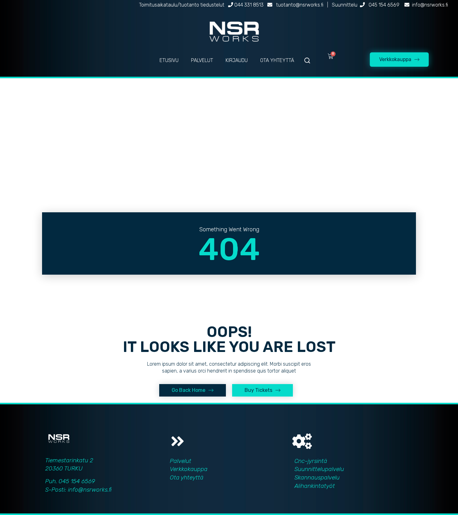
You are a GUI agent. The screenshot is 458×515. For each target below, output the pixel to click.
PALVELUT (202, 60)
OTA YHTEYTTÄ (277, 60)
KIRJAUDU (237, 60)
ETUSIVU (169, 60)
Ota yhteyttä (186, 477)
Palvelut (180, 460)
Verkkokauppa (189, 469)
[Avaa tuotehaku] (307, 60)
